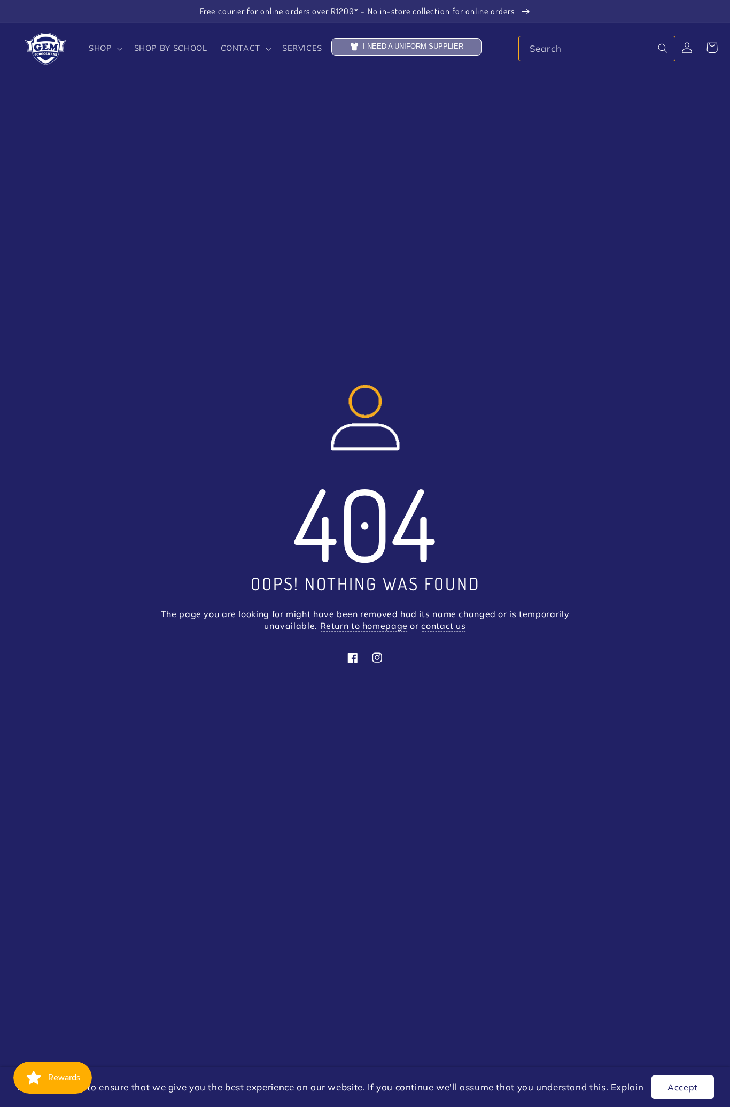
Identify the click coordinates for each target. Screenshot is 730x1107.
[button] (104, 48)
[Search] (662, 48)
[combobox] (596, 48)
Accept (682, 1087)
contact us (443, 626)
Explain (627, 1087)
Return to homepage (364, 626)
